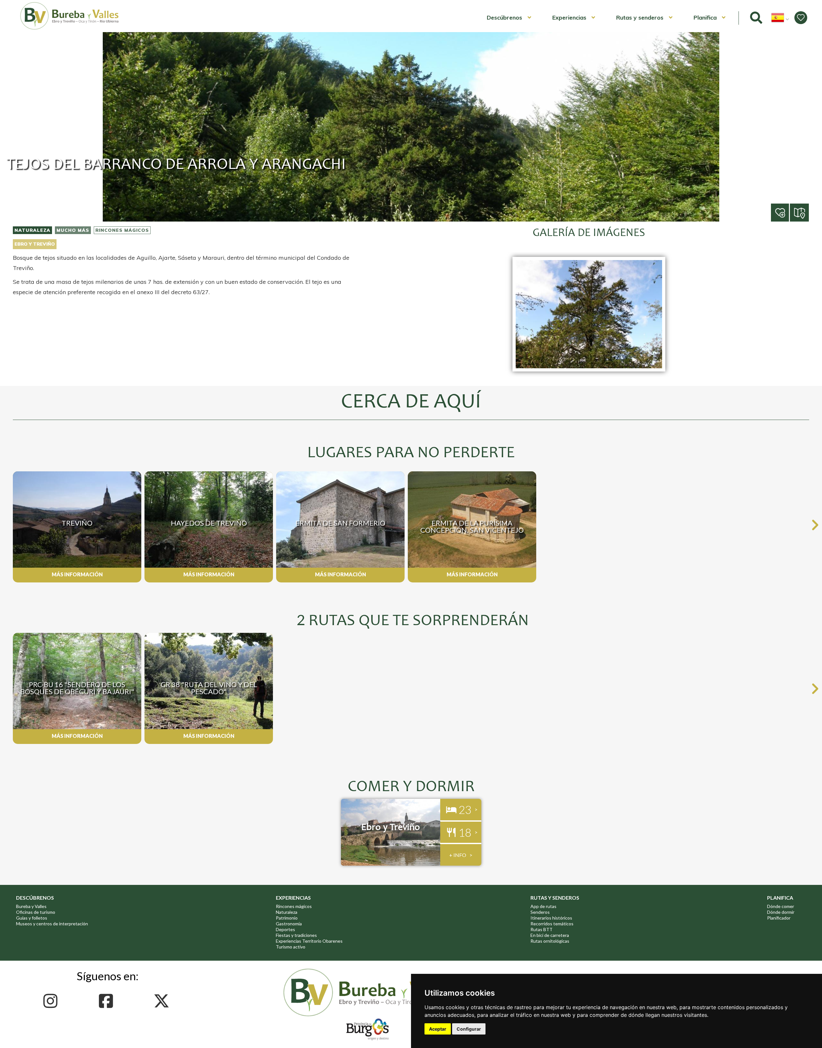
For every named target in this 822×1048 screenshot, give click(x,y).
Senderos (540, 912)
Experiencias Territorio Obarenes (309, 941)
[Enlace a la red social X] (163, 1001)
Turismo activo (290, 946)
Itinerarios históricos (551, 918)
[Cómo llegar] (800, 212)
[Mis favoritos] (800, 17)
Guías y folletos (31, 918)
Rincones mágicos (122, 230)
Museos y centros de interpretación (52, 923)
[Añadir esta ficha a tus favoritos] (789, 213)
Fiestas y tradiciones (296, 935)
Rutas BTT (541, 929)
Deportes (285, 929)
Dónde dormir (780, 912)
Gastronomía (289, 923)
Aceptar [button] (437, 1029)
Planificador (779, 918)
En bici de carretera (549, 935)
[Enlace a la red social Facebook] (108, 1001)
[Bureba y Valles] (69, 28)
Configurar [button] (469, 1029)
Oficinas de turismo (35, 912)
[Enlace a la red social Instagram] (52, 1001)
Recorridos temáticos (551, 923)
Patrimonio (287, 918)
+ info (457, 855)
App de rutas (543, 906)
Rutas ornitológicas (549, 941)
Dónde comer (780, 906)
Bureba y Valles (31, 906)
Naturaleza (32, 230)
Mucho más (73, 230)
